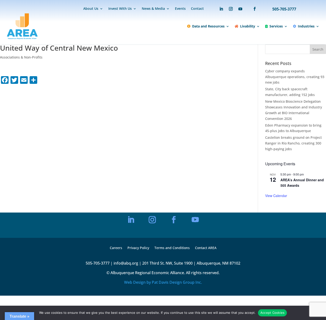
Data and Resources (208, 26)
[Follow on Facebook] (252, 9)
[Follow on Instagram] (231, 9)
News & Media (153, 9)
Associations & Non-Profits (21, 57)
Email (118, 180)
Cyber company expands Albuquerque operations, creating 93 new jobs (294, 77)
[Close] (212, 159)
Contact (197, 9)
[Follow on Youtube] (240, 9)
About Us (90, 9)
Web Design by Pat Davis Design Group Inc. (163, 282)
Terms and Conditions (172, 248)
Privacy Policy (138, 248)
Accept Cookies (272, 313)
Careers (116, 248)
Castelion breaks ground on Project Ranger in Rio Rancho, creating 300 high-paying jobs (293, 143)
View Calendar (276, 195)
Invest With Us (120, 9)
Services (276, 26)
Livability (247, 26)
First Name (122, 196)
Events (180, 9)
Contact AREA (205, 248)
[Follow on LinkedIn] (221, 9)
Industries (306, 26)
